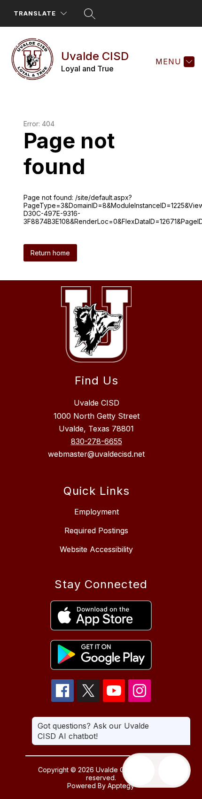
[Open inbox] (139, 770)
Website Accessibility (96, 549)
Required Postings (96, 530)
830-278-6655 (96, 441)
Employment (96, 511)
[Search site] (89, 13)
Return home (50, 253)
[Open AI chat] (173, 770)
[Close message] (183, 721)
